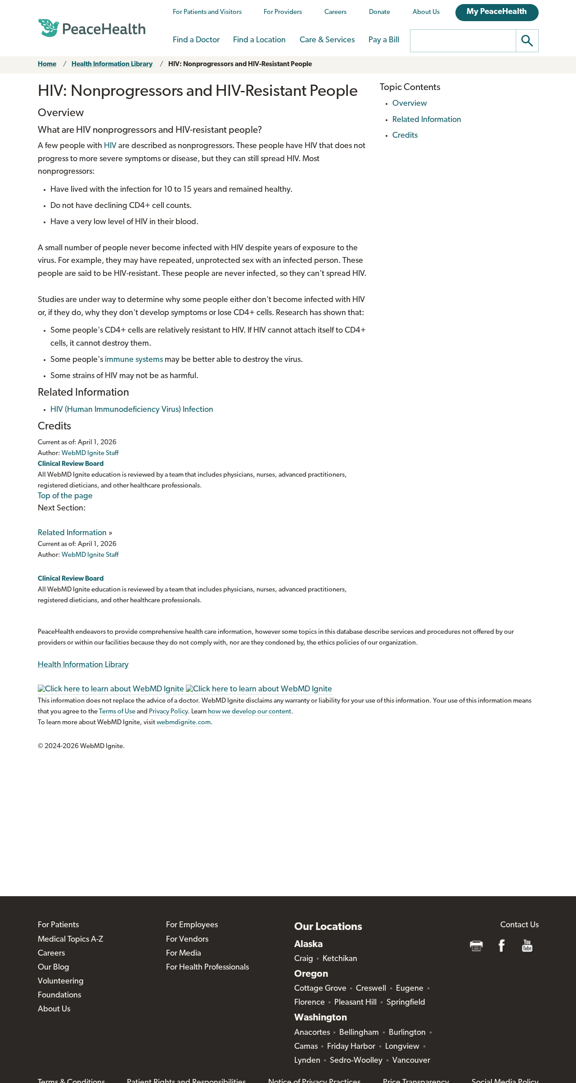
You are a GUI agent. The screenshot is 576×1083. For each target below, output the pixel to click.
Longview (402, 1047)
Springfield (406, 1003)
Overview (409, 104)
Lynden (307, 1061)
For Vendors (187, 940)
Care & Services (327, 40)
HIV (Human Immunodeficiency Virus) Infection (131, 410)
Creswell (371, 989)
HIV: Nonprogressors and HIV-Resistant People (240, 64)
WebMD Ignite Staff (90, 555)
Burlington (407, 1033)
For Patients (58, 925)
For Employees (192, 925)
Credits (405, 136)
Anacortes (312, 1033)
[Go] (527, 40)
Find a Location (259, 40)
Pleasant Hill (355, 1003)
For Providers (283, 12)
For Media (183, 954)
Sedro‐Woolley (356, 1061)
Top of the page (65, 496)
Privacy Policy (168, 711)
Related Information (72, 533)
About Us (426, 12)
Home (47, 64)
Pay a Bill (384, 40)
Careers (335, 12)
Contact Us (519, 925)
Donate (379, 12)
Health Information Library (112, 64)
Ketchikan (340, 959)
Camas (306, 1047)
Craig (303, 959)
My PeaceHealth (497, 12)
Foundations (59, 996)
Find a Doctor (196, 40)
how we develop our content (249, 711)
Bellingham (359, 1033)
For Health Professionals (207, 968)
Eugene (409, 989)
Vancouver (411, 1061)
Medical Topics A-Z (70, 940)
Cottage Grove (320, 989)
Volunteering (61, 982)
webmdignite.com (184, 722)
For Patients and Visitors (207, 12)
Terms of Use (117, 711)
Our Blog (53, 968)
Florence (309, 1003)
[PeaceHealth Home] (92, 28)
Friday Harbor (351, 1047)
